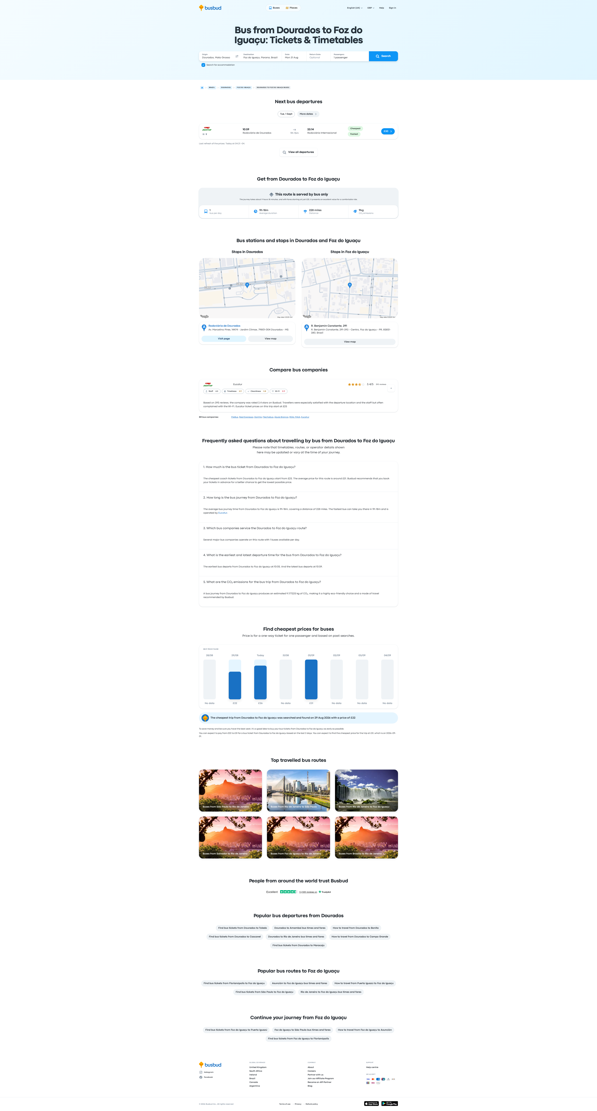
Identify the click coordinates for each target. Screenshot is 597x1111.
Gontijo (258, 417)
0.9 (283, 391)
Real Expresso (246, 417)
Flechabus (268, 417)
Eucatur (237, 384)
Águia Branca (281, 417)
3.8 (264, 391)
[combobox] (216, 56)
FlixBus (234, 417)
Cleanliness (256, 391)
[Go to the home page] (210, 8)
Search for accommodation (220, 65)
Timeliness (231, 391)
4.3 (216, 391)
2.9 (240, 391)
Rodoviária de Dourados (224, 326)
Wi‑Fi (277, 391)
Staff (211, 391)
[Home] (202, 87)
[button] (237, 56)
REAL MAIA (294, 417)
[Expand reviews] (391, 388)
